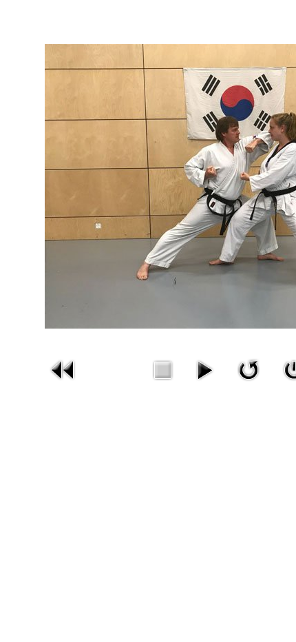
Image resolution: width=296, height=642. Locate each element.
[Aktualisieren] (248, 368)
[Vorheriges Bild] (63, 368)
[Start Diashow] (204, 368)
